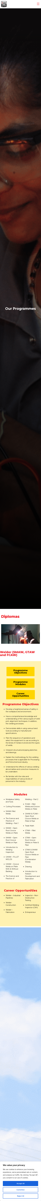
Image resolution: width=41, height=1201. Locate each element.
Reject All (20, 1196)
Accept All (20, 1183)
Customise (20, 1190)
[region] (20, 1181)
